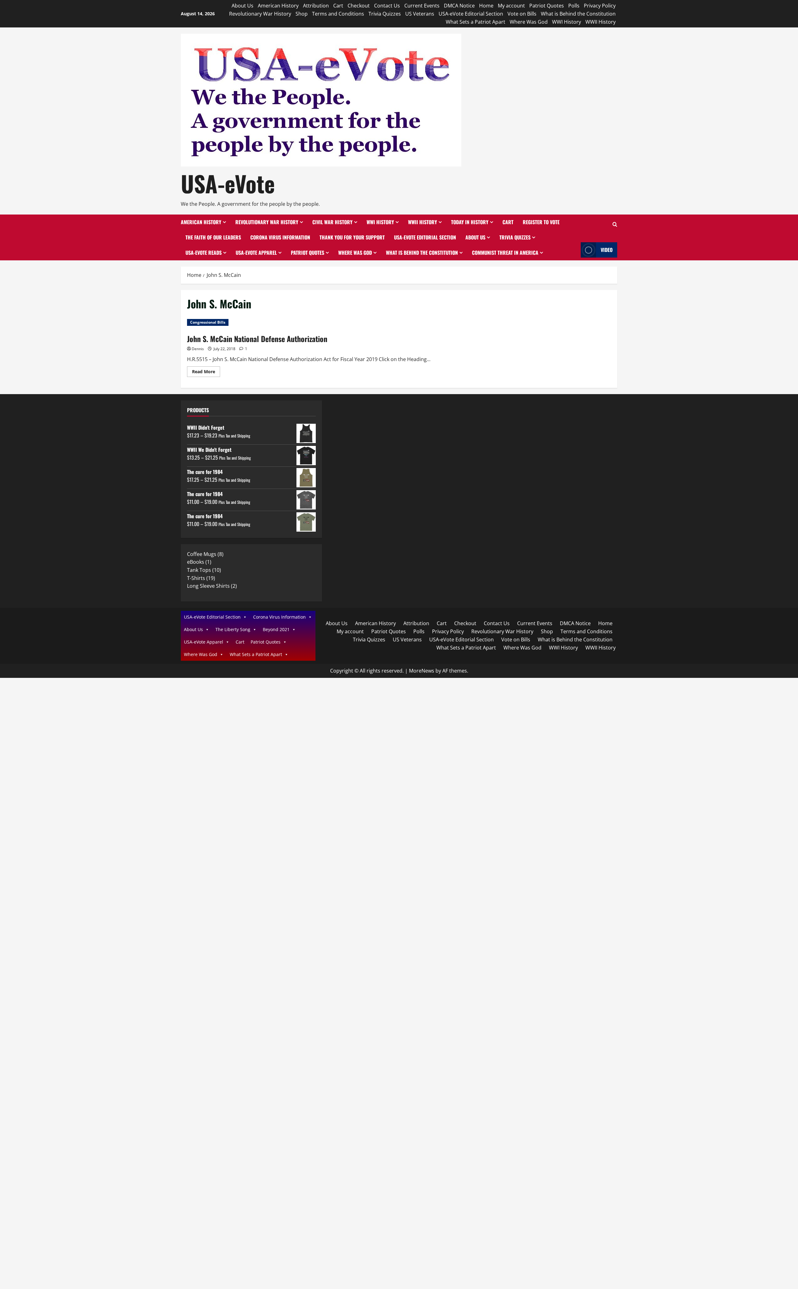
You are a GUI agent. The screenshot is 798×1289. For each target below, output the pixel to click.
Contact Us (387, 5)
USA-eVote (228, 183)
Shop (302, 13)
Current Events (422, 5)
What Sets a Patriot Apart (475, 21)
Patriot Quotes (546, 5)
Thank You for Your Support (352, 237)
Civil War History (332, 222)
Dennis (198, 348)
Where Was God (529, 21)
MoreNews (421, 670)
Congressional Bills (207, 322)
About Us (242, 5)
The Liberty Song (232, 629)
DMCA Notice (459, 5)
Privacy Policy (600, 5)
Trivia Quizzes (384, 13)
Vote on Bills (521, 13)
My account (511, 5)
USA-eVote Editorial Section (471, 13)
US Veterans (419, 13)
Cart (338, 5)
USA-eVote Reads (203, 252)
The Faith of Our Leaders (213, 237)
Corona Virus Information (280, 237)
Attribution (316, 5)
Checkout (359, 5)
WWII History (600, 21)
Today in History (469, 222)
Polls (573, 5)
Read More (206, 372)
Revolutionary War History (260, 13)
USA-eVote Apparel (256, 252)
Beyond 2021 (276, 629)
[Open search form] (615, 224)
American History (278, 5)
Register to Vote (541, 222)
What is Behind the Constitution (578, 13)
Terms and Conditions (338, 13)
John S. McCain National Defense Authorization (257, 338)
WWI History (566, 21)
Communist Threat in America (505, 252)
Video (607, 249)
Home (486, 5)
